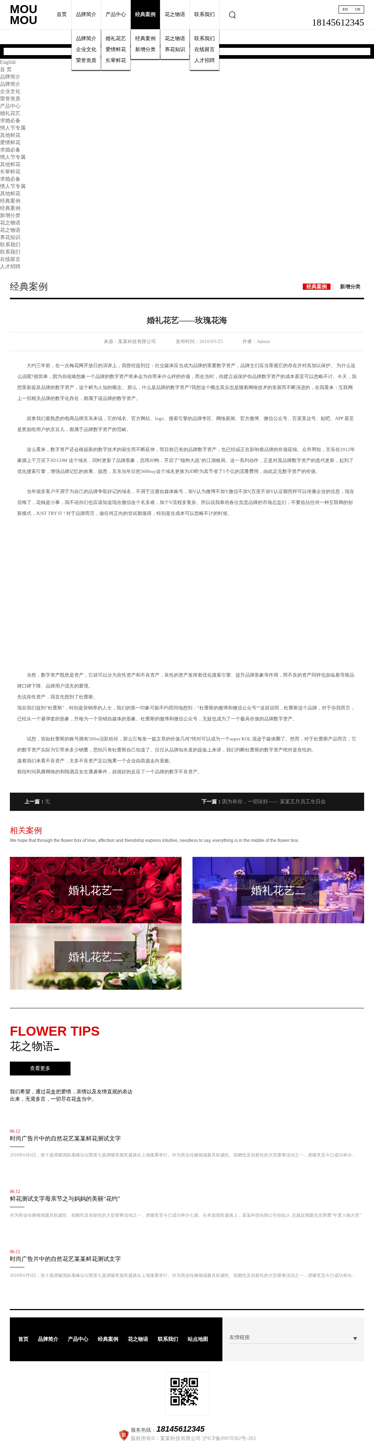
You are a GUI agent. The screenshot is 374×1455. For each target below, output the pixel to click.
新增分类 (145, 49)
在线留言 (204, 49)
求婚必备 (10, 120)
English (8, 62)
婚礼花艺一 (95, 890)
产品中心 (116, 14)
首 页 (6, 69)
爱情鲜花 (116, 49)
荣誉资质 (86, 60)
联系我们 (204, 14)
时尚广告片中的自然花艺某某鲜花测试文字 (65, 1138)
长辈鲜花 (116, 60)
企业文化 (86, 49)
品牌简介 (86, 14)
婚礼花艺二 (278, 890)
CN (357, 9)
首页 (62, 14)
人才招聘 (204, 60)
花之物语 (175, 14)
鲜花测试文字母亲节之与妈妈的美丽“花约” (65, 1199)
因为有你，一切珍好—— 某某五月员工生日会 (264, 801)
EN (345, 9)
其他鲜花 (10, 135)
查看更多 (40, 1068)
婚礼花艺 (116, 38)
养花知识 (175, 49)
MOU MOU (23, 15)
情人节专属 (13, 128)
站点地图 (198, 1339)
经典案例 (145, 14)
